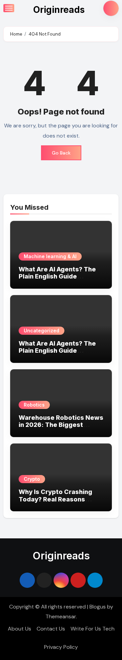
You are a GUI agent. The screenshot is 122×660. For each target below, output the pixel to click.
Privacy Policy (61, 647)
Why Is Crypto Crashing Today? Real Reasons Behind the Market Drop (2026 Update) (56, 502)
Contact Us (51, 628)
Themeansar (60, 616)
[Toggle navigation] (8, 8)
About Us (19, 628)
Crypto (32, 479)
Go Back (61, 153)
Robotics (34, 405)
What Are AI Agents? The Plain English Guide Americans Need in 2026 (57, 276)
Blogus (97, 606)
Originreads (59, 9)
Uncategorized (41, 330)
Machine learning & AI (50, 256)
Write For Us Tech (92, 628)
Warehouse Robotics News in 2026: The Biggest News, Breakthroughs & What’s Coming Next (61, 428)
